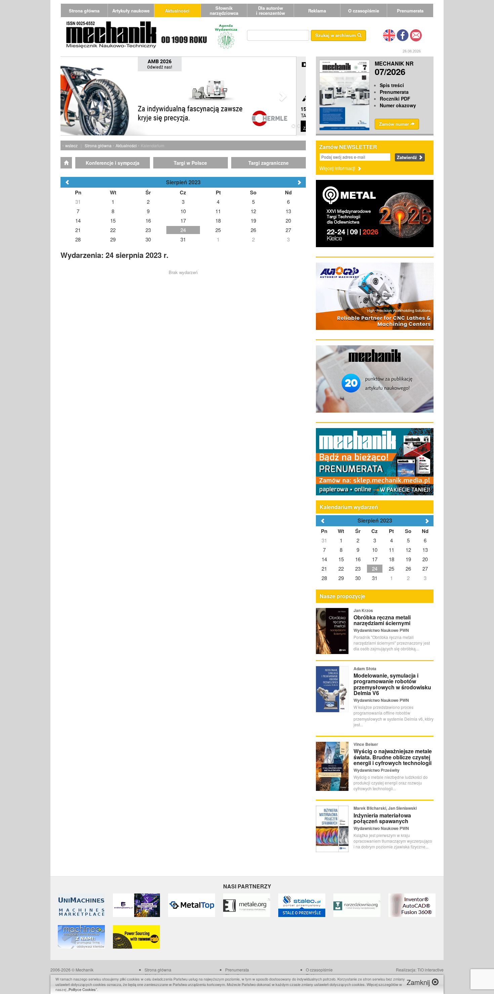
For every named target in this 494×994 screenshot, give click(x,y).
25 (391, 568)
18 (391, 559)
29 (341, 577)
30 (358, 577)
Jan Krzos (363, 610)
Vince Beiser (366, 744)
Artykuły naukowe (131, 10)
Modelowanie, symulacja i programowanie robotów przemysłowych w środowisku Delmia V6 (392, 684)
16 (358, 559)
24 (374, 568)
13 (425, 549)
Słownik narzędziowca (224, 10)
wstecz (71, 145)
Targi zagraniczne (268, 162)
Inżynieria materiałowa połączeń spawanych (382, 818)
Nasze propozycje (342, 596)
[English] (389, 34)
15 (341, 559)
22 (341, 568)
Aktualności (177, 10)
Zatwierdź (407, 157)
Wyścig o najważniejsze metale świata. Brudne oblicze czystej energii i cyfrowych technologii (393, 757)
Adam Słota (365, 668)
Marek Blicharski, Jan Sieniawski (385, 808)
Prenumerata (410, 10)
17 (374, 559)
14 (324, 559)
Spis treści (392, 85)
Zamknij (419, 982)
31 (324, 540)
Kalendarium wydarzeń (349, 507)
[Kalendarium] (66, 162)
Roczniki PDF (395, 98)
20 (425, 559)
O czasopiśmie (363, 10)
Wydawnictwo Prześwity (377, 770)
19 (408, 559)
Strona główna (84, 10)
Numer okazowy (398, 105)
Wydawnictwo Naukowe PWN (381, 630)
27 (425, 568)
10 (374, 549)
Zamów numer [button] (394, 124)
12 (408, 549)
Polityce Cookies (82, 989)
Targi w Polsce (190, 162)
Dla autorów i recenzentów (270, 10)
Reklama (317, 10)
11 (391, 549)
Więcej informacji (338, 168)
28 (324, 577)
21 (324, 568)
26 (408, 568)
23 (358, 568)
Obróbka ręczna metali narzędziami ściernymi (382, 620)
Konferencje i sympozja (112, 162)
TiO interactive (430, 969)
